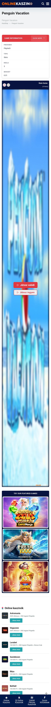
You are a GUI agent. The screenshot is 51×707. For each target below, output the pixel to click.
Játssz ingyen (27, 292)
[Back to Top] (46, 693)
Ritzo (12, 671)
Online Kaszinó (6, 701)
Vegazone (14, 628)
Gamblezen (15, 657)
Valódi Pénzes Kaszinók (32, 702)
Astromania (15, 613)
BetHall (13, 686)
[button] (25, 287)
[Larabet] (5, 647)
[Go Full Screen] (8, 85)
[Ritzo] (5, 676)
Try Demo (25, 512)
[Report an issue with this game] (4, 85)
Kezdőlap (5, 23)
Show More (37, 38)
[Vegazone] (5, 633)
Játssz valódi (27, 285)
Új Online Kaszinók (19, 701)
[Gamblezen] (5, 662)
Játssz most (16, 620)
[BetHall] (5, 691)
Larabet (13, 642)
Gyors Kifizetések (44, 701)
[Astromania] (5, 618)
